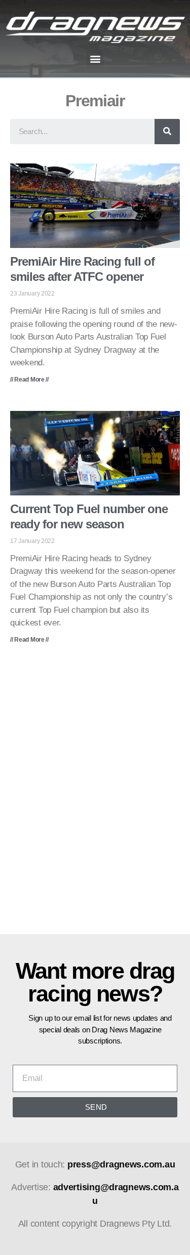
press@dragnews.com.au (121, 1164)
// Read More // (29, 379)
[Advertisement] (95, 796)
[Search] (167, 131)
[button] (95, 59)
